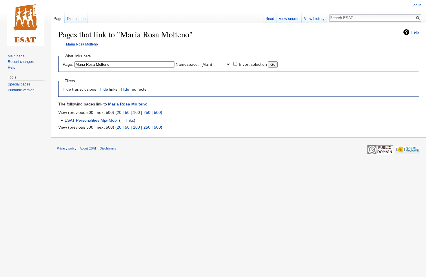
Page (58, 19)
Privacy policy (67, 148)
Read (269, 19)
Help (415, 32)
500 (157, 112)
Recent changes (21, 62)
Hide (67, 89)
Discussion (76, 19)
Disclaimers (108, 148)
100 (136, 112)
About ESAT (88, 148)
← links (127, 120)
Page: (68, 64)
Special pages (19, 84)
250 (146, 112)
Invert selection (253, 64)
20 (119, 112)
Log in (416, 5)
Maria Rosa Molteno (82, 44)
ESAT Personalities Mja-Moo (91, 120)
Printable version (21, 90)
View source (289, 19)
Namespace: (187, 64)
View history (314, 19)
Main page (16, 56)
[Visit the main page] (25, 23)
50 (127, 112)
